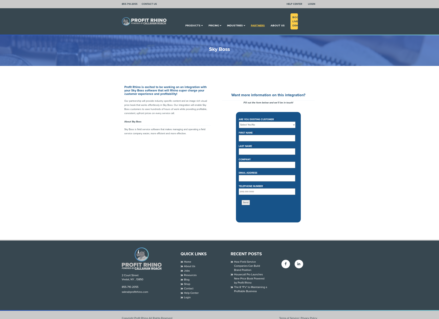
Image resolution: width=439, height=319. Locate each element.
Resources (190, 275)
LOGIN (311, 4)
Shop (187, 284)
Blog (186, 279)
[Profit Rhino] (144, 21)
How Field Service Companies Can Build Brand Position (247, 266)
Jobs (187, 270)
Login (187, 297)
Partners (258, 25)
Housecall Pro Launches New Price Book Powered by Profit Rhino (249, 278)
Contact (188, 288)
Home (187, 262)
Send (245, 202)
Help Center (191, 293)
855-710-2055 (130, 4)
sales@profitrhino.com (135, 292)
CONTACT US (149, 4)
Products (192, 25)
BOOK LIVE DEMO (295, 21)
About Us (278, 25)
